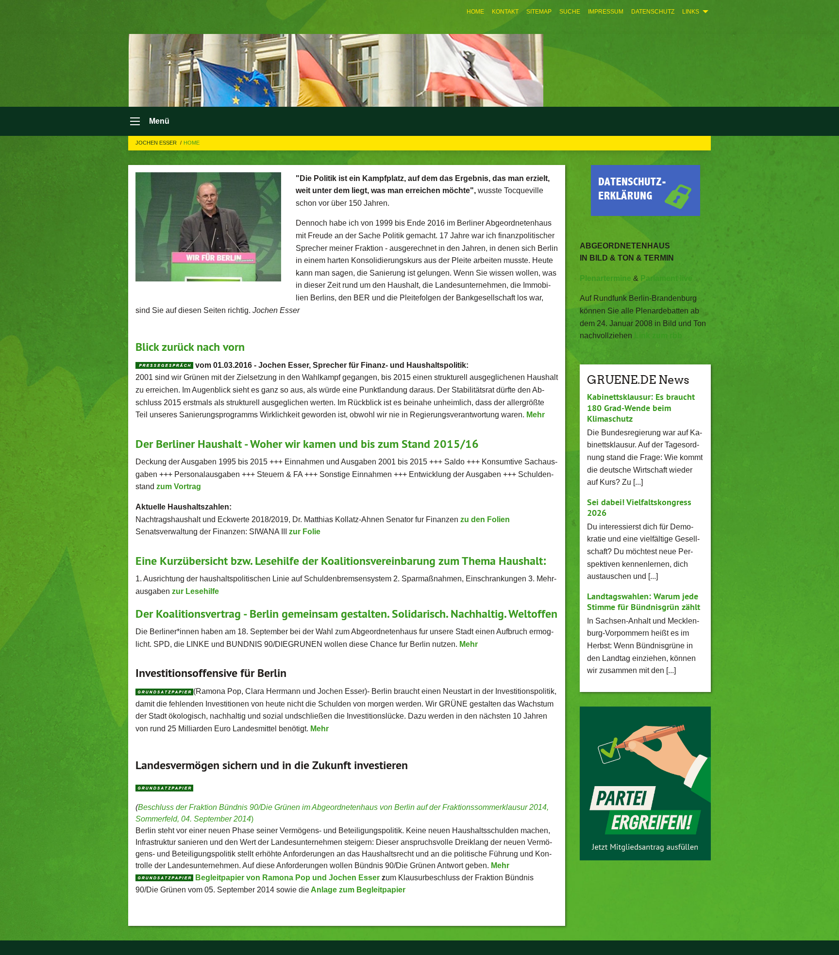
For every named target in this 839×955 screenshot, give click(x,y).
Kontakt (505, 11)
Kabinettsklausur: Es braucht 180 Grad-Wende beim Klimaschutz (641, 407)
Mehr (500, 865)
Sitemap (539, 11)
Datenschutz (652, 11)
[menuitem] (475, 11)
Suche (569, 11)
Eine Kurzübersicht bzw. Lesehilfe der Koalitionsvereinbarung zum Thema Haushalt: (340, 560)
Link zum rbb (658, 335)
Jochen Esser (156, 143)
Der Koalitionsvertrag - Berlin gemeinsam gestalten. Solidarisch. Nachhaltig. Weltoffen (346, 613)
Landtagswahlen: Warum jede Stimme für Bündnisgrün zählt (643, 602)
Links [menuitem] (690, 11)
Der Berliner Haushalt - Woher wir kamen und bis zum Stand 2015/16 (307, 443)
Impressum (605, 11)
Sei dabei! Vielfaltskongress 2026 (639, 507)
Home (475, 11)
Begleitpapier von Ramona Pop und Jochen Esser (288, 877)
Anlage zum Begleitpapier (358, 890)
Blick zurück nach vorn (190, 346)
